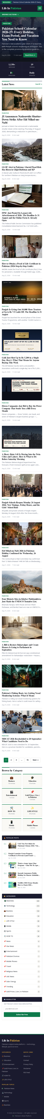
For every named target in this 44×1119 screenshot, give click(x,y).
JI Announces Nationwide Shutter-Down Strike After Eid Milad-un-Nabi (22, 119)
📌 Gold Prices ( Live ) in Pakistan (21, 992)
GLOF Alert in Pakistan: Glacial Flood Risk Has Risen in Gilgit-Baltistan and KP (21, 168)
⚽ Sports (21, 931)
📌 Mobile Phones (21, 961)
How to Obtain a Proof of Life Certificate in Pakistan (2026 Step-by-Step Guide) (21, 265)
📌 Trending (21, 987)
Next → (36, 760)
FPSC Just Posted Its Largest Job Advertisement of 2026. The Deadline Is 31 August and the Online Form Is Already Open (20, 216)
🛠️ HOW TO (21, 936)
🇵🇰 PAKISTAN (21, 901)
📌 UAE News (21, 976)
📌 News (21, 941)
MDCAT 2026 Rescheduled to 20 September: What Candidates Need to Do (22, 740)
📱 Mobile (21, 926)
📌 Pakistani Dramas (21, 956)
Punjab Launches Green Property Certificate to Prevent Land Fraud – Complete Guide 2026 (21, 855)
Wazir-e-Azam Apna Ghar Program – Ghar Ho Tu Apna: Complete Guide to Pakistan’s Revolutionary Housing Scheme (29, 866)
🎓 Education (21, 916)
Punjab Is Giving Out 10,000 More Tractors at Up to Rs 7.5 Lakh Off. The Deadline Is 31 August (22, 312)
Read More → (30, 55)
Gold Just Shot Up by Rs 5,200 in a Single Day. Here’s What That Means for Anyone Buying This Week (20, 360)
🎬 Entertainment (21, 951)
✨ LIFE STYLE (21, 921)
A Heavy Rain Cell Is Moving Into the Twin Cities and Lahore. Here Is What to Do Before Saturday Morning (21, 457)
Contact (26, 1060)
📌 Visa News (21, 946)
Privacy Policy (28, 1064)
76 (28, 760)
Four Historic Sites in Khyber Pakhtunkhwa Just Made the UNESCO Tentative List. (21, 600)
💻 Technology (21, 906)
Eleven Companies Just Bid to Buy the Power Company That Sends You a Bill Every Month (22, 408)
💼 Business (21, 911)
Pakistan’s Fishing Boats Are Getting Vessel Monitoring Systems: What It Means (21, 694)
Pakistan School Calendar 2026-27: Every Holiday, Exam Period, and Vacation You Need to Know (20, 34)
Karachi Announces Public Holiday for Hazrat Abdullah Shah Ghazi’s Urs (28, 875)
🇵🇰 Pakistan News (8, 1088)
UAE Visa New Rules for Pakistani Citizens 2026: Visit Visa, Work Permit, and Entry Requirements (28, 846)
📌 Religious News (21, 971)
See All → (38, 84)
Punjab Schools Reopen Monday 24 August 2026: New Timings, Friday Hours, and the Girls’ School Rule (21, 505)
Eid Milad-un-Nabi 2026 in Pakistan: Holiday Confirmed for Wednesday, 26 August (19, 553)
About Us (26, 1056)
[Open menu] (39, 8)
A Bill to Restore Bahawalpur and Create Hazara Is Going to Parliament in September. (20, 647)
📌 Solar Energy (21, 981)
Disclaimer (27, 1068)
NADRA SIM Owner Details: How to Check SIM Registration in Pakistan (28, 885)
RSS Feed (26, 1072)
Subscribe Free (22, 1014)
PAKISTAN (7, 23)
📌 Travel (21, 966)
